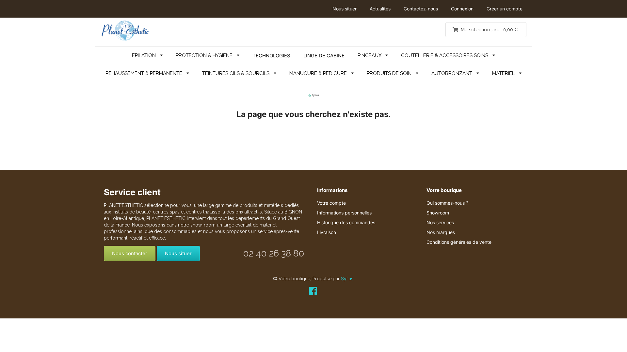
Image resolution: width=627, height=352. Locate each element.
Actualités (380, 8)
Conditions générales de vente (458, 242)
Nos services (440, 222)
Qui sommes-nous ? (447, 203)
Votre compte (331, 203)
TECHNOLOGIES (271, 55)
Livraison (326, 232)
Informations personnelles (344, 212)
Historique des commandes (346, 222)
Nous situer (344, 8)
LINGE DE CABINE (324, 55)
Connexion (462, 8)
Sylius (347, 278)
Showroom (437, 212)
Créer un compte (504, 8)
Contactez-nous (421, 8)
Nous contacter (129, 253)
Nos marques (440, 232)
